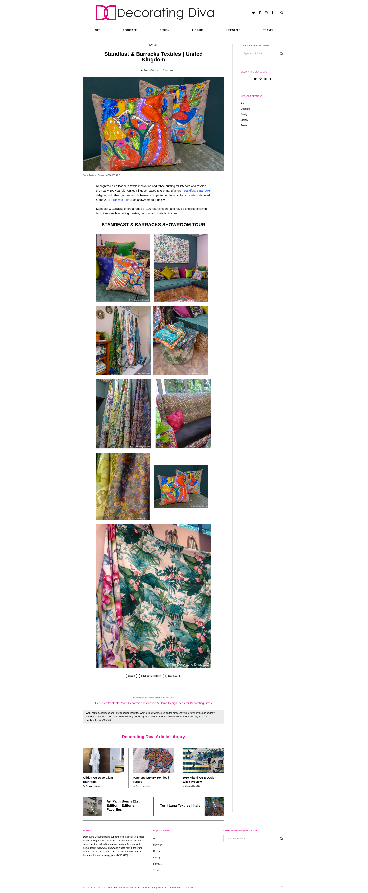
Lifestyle (233, 30)
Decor (131, 676)
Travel (268, 30)
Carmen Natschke (151, 70)
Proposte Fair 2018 (151, 676)
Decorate (129, 30)
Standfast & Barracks (197, 190)
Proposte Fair (120, 199)
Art (97, 30)
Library (198, 30)
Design (164, 30)
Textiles (172, 676)
